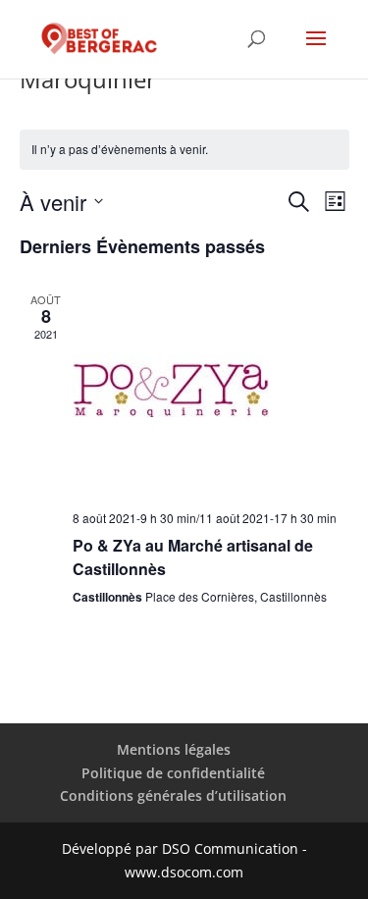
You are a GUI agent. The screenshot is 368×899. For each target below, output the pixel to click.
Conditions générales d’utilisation (173, 795)
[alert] (184, 150)
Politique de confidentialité (173, 773)
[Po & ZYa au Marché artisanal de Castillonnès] (211, 393)
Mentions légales (174, 749)
